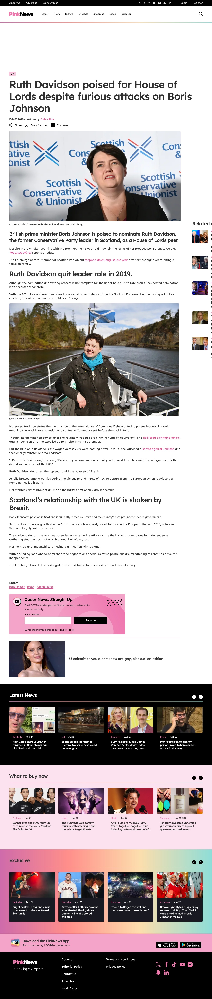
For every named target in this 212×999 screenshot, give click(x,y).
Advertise (31, 2)
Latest (44, 13)
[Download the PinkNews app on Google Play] (190, 945)
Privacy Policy (66, 629)
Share (18, 125)
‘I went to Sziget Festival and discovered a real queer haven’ (130, 908)
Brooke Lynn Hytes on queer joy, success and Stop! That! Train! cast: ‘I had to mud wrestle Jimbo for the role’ (179, 911)
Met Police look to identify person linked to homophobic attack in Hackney (177, 745)
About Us (14, 2)
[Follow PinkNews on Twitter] (158, 965)
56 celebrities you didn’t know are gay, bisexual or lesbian (116, 659)
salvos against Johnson (158, 449)
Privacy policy (115, 966)
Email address (37, 614)
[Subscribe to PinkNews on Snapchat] (158, 973)
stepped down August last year (106, 260)
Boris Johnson (17, 586)
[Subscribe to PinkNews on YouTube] (182, 965)
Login (184, 2)
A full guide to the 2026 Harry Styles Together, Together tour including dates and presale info (130, 826)
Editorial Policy (72, 966)
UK (12, 73)
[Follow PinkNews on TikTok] (174, 965)
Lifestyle (83, 13)
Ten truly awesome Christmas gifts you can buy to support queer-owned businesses (178, 826)
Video (112, 13)
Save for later (39, 125)
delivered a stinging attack (161, 437)
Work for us (70, 988)
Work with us (50, 2)
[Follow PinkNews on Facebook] (166, 965)
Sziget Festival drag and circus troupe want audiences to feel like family (31, 910)
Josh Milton (47, 119)
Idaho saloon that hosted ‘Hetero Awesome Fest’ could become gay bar (79, 745)
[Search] (201, 14)
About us (68, 959)
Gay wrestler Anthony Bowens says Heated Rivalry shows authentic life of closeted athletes (80, 911)
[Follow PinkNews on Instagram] (190, 965)
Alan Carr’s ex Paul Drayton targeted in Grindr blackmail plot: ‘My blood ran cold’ (30, 745)
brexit (30, 586)
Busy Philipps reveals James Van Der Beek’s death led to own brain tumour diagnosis (128, 745)
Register (198, 2)
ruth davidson (45, 586)
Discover (126, 13)
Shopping (98, 13)
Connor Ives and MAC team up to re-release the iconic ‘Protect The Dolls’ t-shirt (32, 826)
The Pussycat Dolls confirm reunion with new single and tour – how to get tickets (79, 826)
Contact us (69, 974)
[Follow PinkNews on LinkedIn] (170, 3)
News (57, 13)
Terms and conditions (120, 959)
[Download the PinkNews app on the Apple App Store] (167, 945)
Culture (69, 13)
